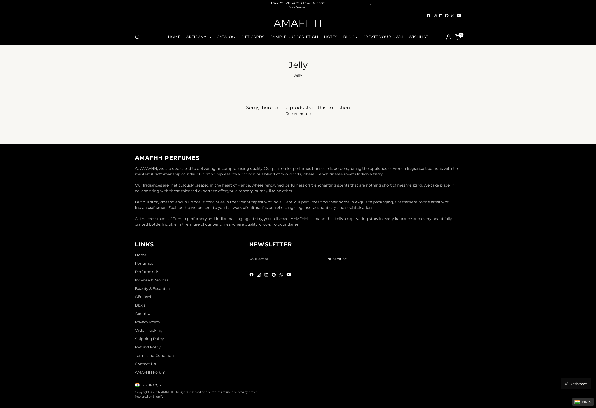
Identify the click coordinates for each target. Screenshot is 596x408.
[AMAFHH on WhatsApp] (453, 15)
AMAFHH (167, 392)
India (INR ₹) (149, 385)
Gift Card (143, 297)
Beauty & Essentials (153, 288)
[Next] (371, 5)
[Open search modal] (137, 37)
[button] (583, 402)
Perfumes (144, 263)
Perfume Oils (147, 272)
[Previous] (225, 5)
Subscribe (337, 259)
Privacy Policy (147, 322)
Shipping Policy (149, 339)
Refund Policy (148, 347)
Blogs (140, 305)
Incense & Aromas (152, 280)
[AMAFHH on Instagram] (435, 15)
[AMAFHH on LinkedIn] (441, 15)
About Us (143, 313)
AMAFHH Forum (150, 372)
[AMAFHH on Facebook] (429, 15)
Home (141, 255)
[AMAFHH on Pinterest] (447, 15)
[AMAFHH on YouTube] (459, 15)
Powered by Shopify (149, 396)
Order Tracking (149, 330)
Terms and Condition (154, 355)
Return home (298, 113)
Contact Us (145, 364)
